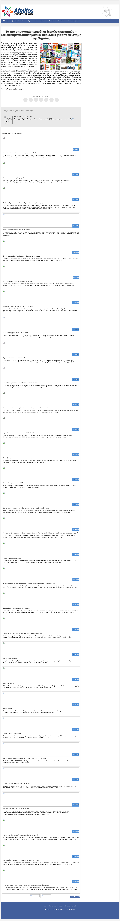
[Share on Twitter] (31, 100)
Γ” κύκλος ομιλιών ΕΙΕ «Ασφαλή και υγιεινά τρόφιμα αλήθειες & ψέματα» (26, 885)
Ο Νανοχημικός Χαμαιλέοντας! (12, 733)
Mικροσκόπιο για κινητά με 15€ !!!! (13, 483)
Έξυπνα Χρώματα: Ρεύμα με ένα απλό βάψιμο (18, 281)
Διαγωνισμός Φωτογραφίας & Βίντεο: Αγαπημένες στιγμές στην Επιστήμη (26, 508)
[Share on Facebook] (25, 100)
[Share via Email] (57, 100)
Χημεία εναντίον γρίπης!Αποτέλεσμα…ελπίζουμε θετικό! (20, 835)
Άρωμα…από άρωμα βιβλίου (12, 558)
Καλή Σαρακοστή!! (8, 683)
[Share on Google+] (36, 100)
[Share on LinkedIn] (41, 100)
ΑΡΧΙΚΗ (47, 909)
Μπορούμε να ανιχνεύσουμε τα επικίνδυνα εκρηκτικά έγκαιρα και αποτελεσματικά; (29, 583)
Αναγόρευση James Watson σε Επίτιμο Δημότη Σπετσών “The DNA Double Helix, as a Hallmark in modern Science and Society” (40, 533)
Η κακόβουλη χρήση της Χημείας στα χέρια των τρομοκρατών (22, 633)
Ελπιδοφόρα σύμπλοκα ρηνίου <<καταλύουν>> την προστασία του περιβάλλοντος (28, 408)
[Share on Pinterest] (46, 100)
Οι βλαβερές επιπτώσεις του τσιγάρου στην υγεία (18, 458)
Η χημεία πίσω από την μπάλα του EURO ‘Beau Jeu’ (18, 433)
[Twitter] (62, 913)
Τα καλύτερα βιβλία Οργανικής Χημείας (15, 333)
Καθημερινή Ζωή (58, 909)
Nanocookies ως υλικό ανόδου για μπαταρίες (16, 608)
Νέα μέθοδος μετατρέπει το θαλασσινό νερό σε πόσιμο (20, 383)
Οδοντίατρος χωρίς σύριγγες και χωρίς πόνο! (17, 783)
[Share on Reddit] (51, 100)
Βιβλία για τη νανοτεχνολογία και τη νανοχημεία (18, 306)
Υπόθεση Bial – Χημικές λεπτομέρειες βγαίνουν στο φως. (21, 860)
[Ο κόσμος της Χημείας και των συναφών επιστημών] (18, 11)
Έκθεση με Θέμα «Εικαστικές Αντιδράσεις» (16, 229)
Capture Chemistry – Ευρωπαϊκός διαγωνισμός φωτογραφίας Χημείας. (24, 758)
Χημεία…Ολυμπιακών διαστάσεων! (14, 358)
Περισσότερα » (75, 896)
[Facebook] (57, 913)
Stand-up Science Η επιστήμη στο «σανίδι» (16, 808)
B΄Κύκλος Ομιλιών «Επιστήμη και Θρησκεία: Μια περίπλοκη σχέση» (24, 203)
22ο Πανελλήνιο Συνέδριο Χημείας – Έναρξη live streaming (21, 256)
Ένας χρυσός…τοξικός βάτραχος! (13, 178)
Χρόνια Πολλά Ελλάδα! (10, 658)
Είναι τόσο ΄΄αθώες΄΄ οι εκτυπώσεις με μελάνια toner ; (19, 153)
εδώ (26, 89)
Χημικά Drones (7, 708)
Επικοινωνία (71, 909)
